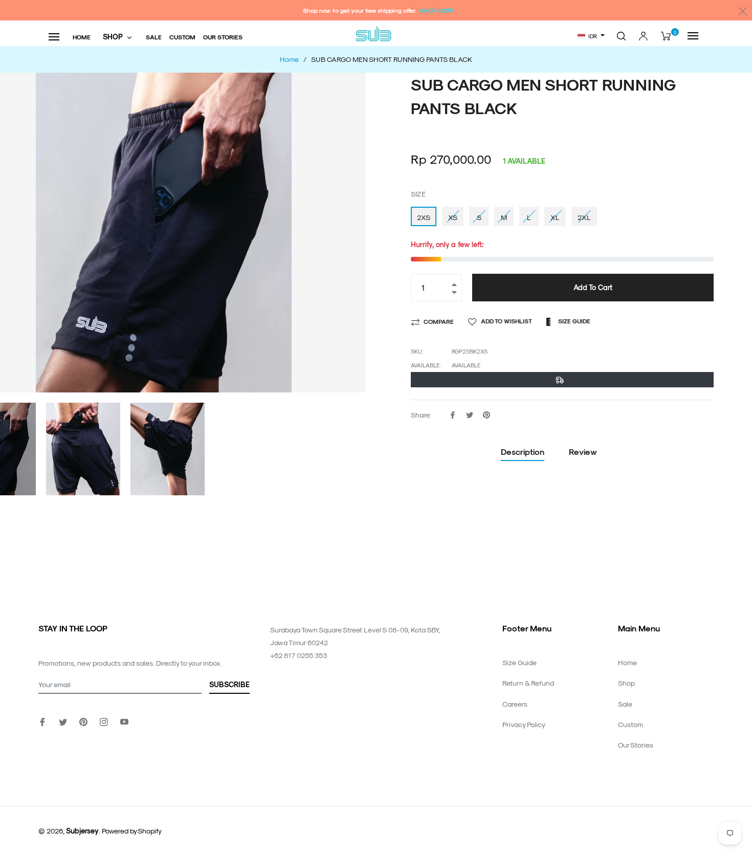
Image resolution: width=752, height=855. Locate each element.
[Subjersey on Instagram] (104, 720)
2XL (584, 217)
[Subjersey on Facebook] (42, 720)
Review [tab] (584, 451)
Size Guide (519, 662)
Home (627, 662)
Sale (625, 703)
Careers (514, 703)
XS (452, 217)
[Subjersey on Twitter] (63, 720)
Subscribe (229, 684)
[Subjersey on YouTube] (124, 720)
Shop (626, 682)
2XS (423, 217)
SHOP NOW (436, 10)
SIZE (418, 193)
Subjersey (82, 830)
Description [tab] (522, 451)
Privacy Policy (523, 724)
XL (555, 217)
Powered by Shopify (132, 830)
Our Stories (635, 744)
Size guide (573, 320)
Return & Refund (528, 682)
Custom (630, 724)
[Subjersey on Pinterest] (83, 720)
